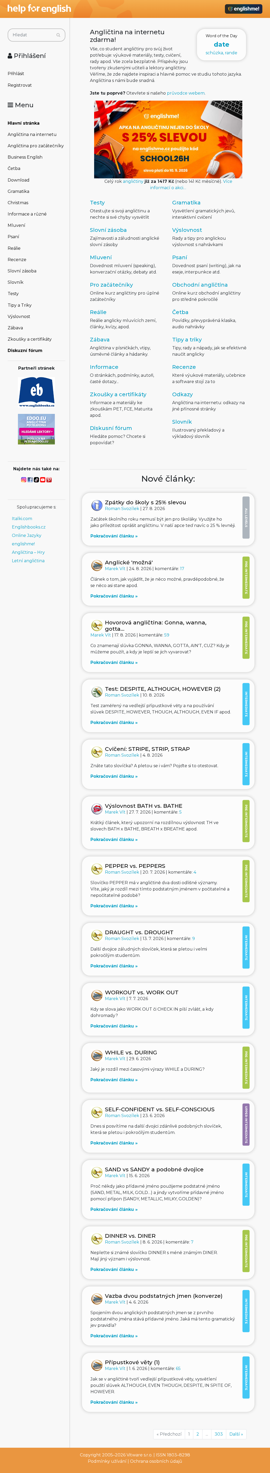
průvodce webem (186, 93)
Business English (25, 157)
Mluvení (16, 225)
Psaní (13, 236)
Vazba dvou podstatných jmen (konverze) (164, 1296)
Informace (104, 367)
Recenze (17, 259)
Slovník (15, 282)
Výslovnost (19, 316)
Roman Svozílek (122, 508)
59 (166, 635)
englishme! (23, 543)
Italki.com (22, 518)
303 (219, 1434)
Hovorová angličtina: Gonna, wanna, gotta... (155, 625)
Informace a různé (27, 214)
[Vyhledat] (58, 35)
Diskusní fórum (111, 428)
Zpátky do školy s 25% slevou (145, 502)
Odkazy (182, 394)
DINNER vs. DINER (130, 1235)
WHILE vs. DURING (131, 1052)
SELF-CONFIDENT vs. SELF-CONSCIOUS (160, 1109)
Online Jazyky (26, 535)
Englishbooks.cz (29, 527)
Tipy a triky (187, 339)
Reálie (14, 248)
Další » (236, 1434)
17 (182, 568)
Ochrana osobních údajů (156, 1461)
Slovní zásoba (22, 270)
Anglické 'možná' (129, 562)
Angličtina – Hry (28, 552)
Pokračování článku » (114, 536)
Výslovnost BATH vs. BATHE (143, 805)
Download (19, 180)
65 (178, 1368)
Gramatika (18, 191)
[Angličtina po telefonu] (36, 428)
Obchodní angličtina (200, 285)
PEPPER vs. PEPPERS (135, 866)
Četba (14, 168)
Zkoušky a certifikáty (30, 339)
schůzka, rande (221, 44)
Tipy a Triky (20, 305)
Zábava (15, 327)
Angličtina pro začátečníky (36, 145)
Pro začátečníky (111, 285)
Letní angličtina (28, 560)
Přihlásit (16, 73)
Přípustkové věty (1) (132, 1362)
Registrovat (20, 85)
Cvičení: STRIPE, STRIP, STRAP (147, 749)
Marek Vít (116, 568)
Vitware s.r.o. (139, 1454)
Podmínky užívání (107, 1461)
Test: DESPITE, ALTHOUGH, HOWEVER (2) (163, 689)
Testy (13, 293)
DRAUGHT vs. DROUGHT (139, 932)
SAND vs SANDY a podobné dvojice (154, 1169)
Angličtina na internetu (32, 134)
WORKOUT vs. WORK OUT (142, 992)
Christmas (18, 202)
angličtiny (133, 181)
